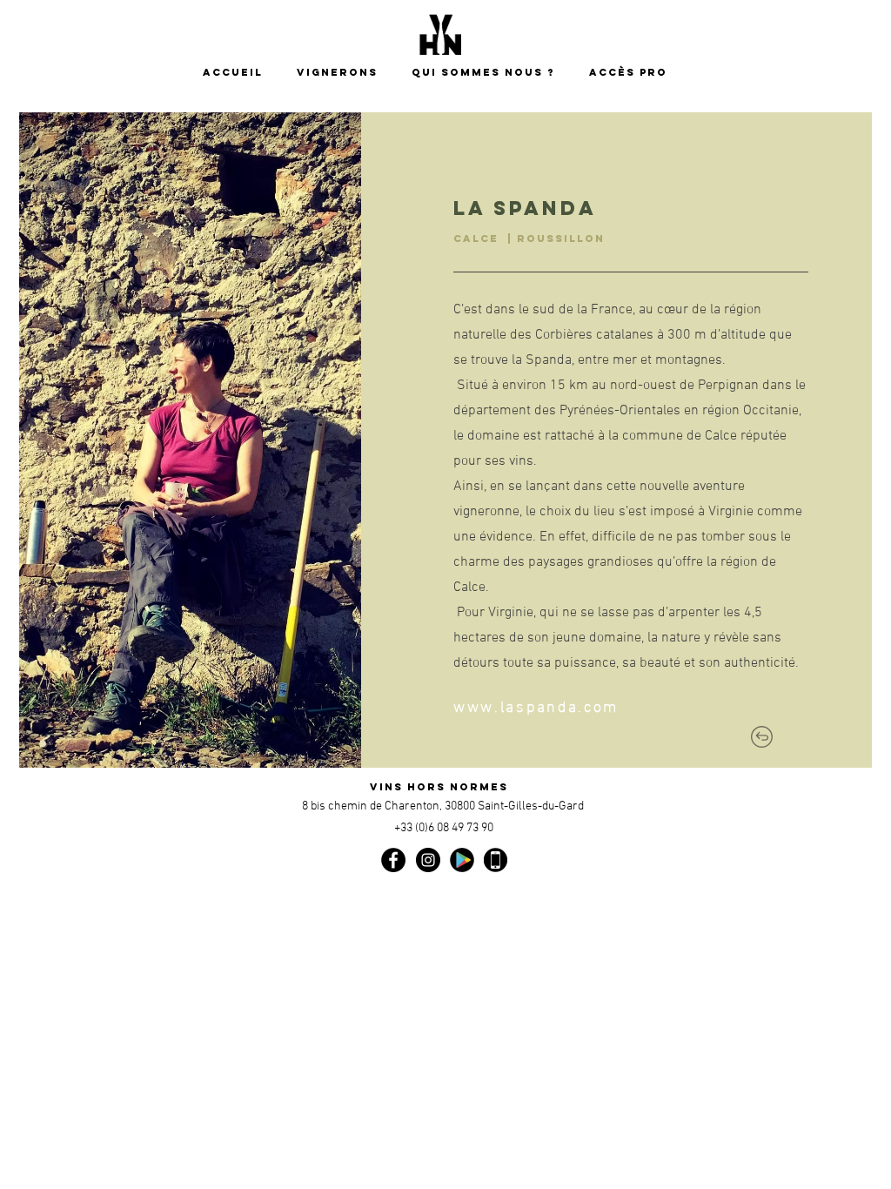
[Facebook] (393, 860)
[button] (487, 73)
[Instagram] (428, 860)
